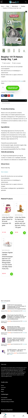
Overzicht (3, 387)
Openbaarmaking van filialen (7, 401)
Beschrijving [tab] (5, 100)
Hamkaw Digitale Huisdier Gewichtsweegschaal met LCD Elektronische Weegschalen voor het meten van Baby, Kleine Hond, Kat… (7, 260)
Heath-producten (6, 215)
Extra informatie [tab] (6, 103)
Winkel (2, 389)
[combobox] (14, 413)
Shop (7, 6)
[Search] (25, 2)
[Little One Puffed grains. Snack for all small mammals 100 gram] (7, 208)
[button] (26, 11)
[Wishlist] (14, 416)
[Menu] (1, 2)
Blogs (2, 391)
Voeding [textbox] (13, 413)
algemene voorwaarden (6, 399)
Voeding (23, 6)
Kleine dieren (15, 6)
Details (21, 81)
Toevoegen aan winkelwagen (12, 88)
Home (2, 6)
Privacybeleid (4, 397)
